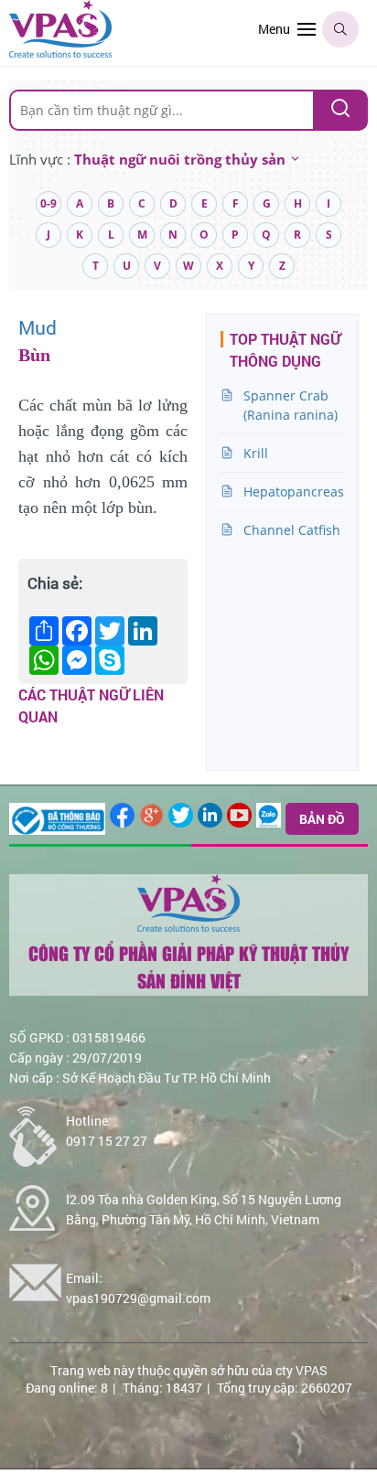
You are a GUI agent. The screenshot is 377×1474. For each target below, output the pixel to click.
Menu (274, 28)
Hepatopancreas (293, 491)
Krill (255, 453)
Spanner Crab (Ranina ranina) (290, 405)
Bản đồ (322, 819)
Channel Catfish (291, 530)
